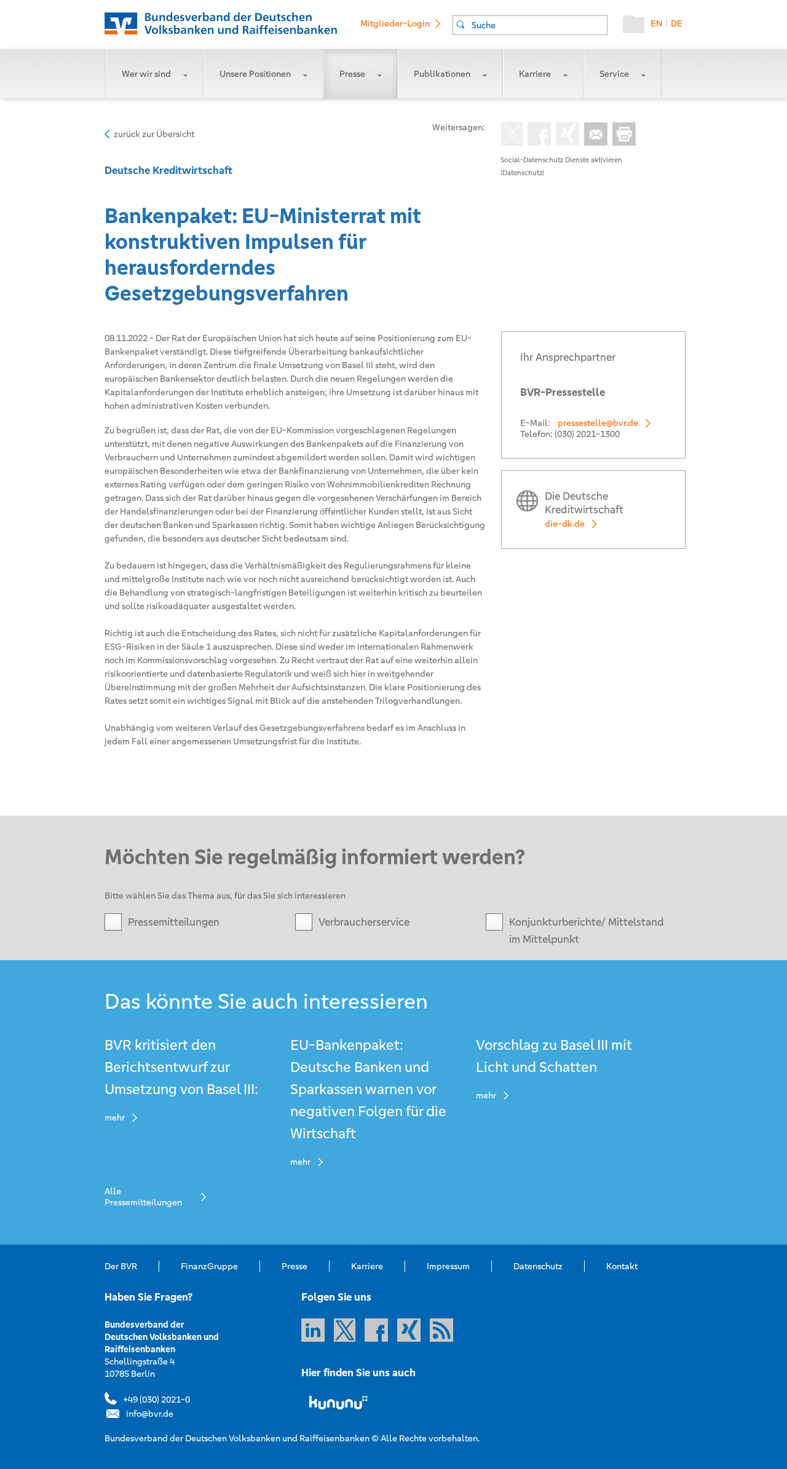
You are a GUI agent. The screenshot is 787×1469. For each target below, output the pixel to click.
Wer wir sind (146, 73)
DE (676, 23)
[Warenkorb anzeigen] (637, 27)
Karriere (535, 73)
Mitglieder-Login (395, 23)
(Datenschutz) (522, 172)
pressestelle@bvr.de (598, 422)
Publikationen (442, 73)
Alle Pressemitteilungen (143, 1197)
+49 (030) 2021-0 (156, 1399)
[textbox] (539, 25)
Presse (352, 73)
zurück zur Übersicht (154, 134)
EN (656, 23)
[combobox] (530, 25)
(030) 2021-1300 (587, 433)
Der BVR (121, 1266)
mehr (115, 1117)
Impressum (448, 1266)
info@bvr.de (149, 1413)
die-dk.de (565, 523)
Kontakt (622, 1266)
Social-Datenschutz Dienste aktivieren (561, 160)
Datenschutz (538, 1266)
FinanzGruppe (209, 1266)
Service (614, 73)
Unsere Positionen (255, 73)
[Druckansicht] (621, 135)
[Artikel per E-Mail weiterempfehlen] (593, 135)
